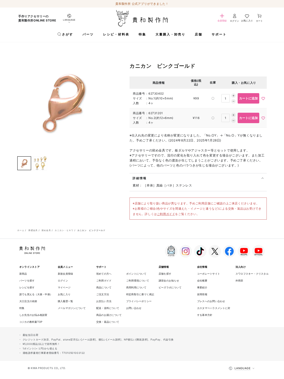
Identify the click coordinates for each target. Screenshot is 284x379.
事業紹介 (202, 287)
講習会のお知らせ (169, 280)
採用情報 (202, 294)
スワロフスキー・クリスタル (252, 273)
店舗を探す (165, 273)
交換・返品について (107, 321)
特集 (21, 308)
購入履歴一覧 (65, 301)
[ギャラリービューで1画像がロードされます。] (24, 163)
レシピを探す (27, 287)
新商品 (23, 273)
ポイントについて (136, 273)
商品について (103, 287)
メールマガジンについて (72, 308)
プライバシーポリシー (139, 301)
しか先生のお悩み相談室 (33, 314)
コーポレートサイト (208, 273)
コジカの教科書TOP (30, 321)
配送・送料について (107, 308)
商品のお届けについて (109, 314)
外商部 (239, 280)
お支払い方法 (103, 301)
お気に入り (64, 294)
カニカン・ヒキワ (64, 230)
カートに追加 (248, 98)
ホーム (20, 230)
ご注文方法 (102, 294)
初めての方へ (103, 273)
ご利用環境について (137, 280)
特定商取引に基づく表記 (140, 294)
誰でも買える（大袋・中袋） (35, 294)
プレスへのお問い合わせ (211, 301)
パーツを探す (27, 280)
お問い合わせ (133, 308)
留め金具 (46, 230)
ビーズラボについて (170, 287)
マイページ (64, 287)
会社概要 (202, 280)
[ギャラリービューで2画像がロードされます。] (40, 163)
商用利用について (136, 287)
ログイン (63, 280)
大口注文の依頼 (28, 301)
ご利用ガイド (166, 214)
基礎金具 (33, 230)
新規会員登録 (65, 273)
